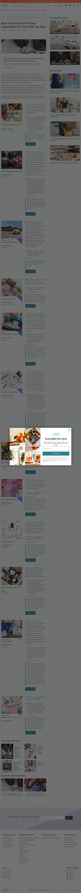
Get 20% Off (56, 453)
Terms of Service (46, 460)
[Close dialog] (69, 429)
